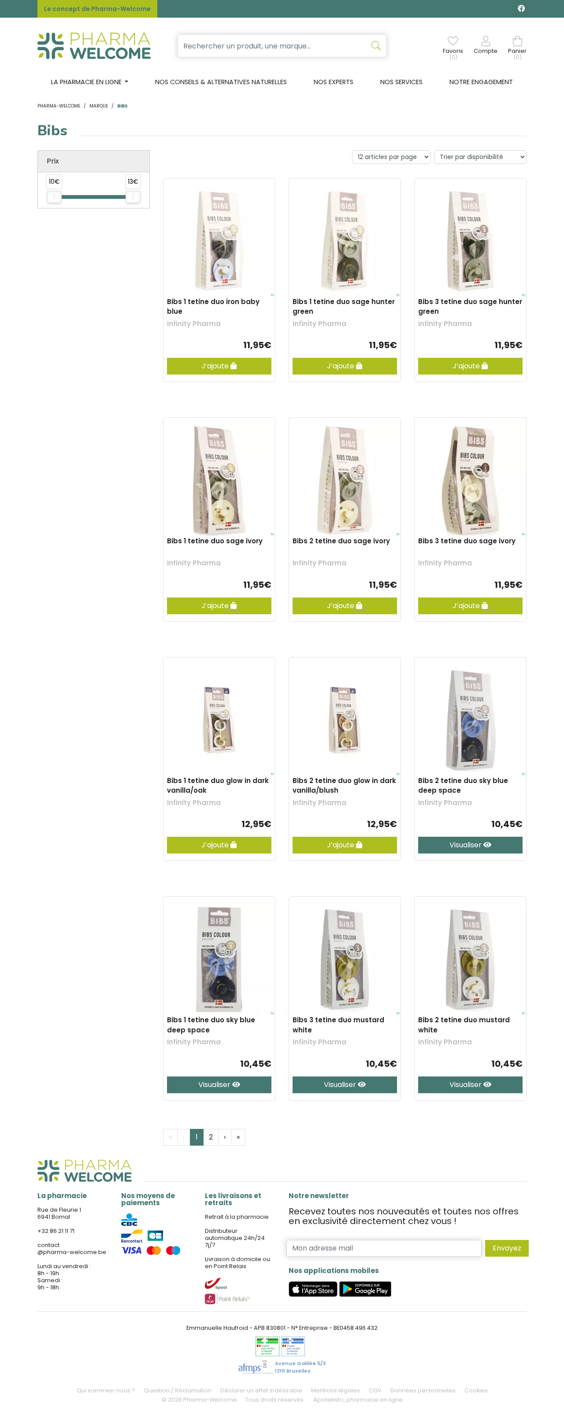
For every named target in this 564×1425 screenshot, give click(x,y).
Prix (53, 161)
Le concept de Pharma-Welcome (97, 8)
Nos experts (333, 82)
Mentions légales (335, 1390)
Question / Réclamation (178, 1390)
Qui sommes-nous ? (106, 1390)
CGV (375, 1390)
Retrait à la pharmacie (237, 1217)
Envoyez (507, 1248)
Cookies (476, 1390)
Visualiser (466, 845)
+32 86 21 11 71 (55, 1231)
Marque (98, 106)
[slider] (54, 197)
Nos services (401, 82)
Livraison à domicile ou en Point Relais (237, 1262)
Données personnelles (423, 1390)
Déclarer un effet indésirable (261, 1390)
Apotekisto (358, 1399)
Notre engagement (481, 82)
